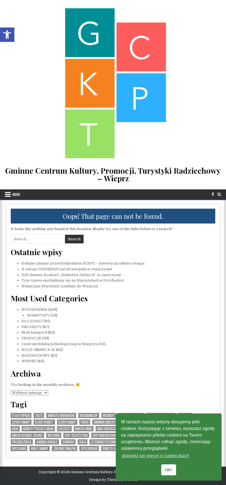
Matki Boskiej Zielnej (27, 435)
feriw (85, 422)
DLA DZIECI (32, 321)
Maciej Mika (83, 428)
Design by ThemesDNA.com (113, 480)
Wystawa (19, 448)
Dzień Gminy (21, 422)
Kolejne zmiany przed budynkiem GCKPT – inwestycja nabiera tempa (82, 263)
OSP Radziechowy (106, 435)
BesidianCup (89, 415)
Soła (82, 442)
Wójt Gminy (39, 448)
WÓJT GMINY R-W (38, 350)
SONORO (68, 442)
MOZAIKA (54, 435)
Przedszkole (21, 442)
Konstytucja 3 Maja (38, 428)
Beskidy (108, 415)
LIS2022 (64, 428)
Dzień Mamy (67, 422)
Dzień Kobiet (44, 422)
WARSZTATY (38, 315)
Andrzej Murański (61, 415)
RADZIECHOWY (35, 355)
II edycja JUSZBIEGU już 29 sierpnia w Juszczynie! (66, 269)
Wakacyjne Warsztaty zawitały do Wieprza (59, 286)
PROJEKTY (31, 327)
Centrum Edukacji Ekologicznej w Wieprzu (59, 344)
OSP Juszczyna (76, 435)
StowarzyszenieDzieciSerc (111, 442)
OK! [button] (168, 470)
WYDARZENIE (34, 309)
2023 (39, 415)
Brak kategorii (34, 332)
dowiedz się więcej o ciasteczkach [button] (155, 455)
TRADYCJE (31, 338)
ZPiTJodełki (89, 448)
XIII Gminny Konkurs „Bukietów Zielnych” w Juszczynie (71, 275)
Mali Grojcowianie (110, 428)
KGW (15, 428)
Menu (16, 194)
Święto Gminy (113, 448)
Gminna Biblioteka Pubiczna (115, 422)
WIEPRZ (29, 361)
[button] (7, 35)
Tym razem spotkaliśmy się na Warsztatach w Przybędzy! (72, 280)
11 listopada (21, 415)
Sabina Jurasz (47, 442)
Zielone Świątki (64, 448)
